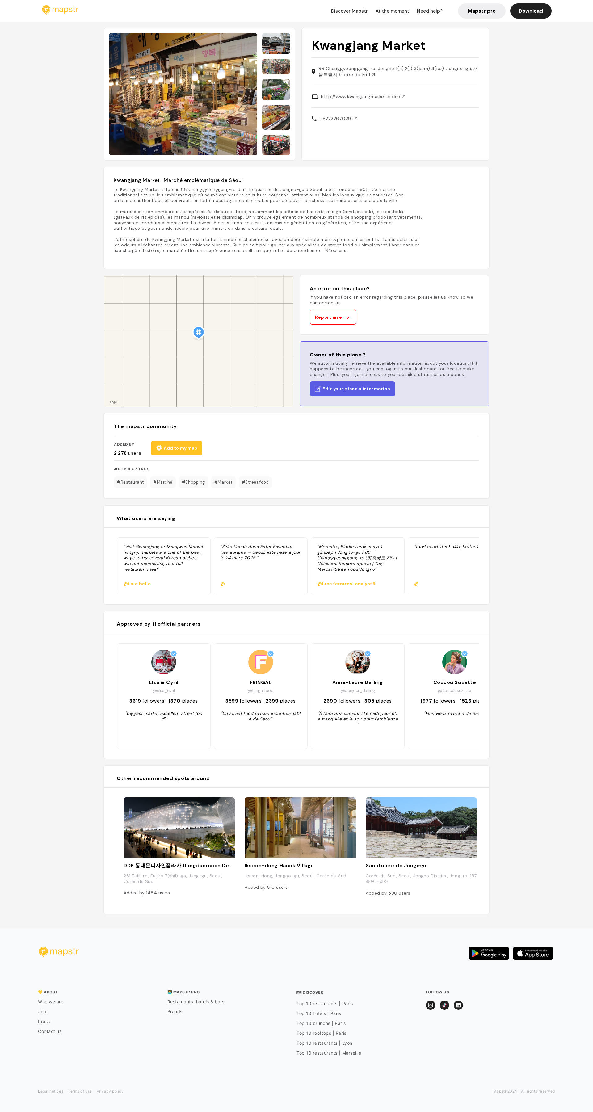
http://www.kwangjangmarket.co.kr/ (361, 97)
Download (531, 11)
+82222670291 (337, 118)
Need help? (430, 11)
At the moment (392, 11)
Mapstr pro (482, 11)
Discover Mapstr (349, 11)
